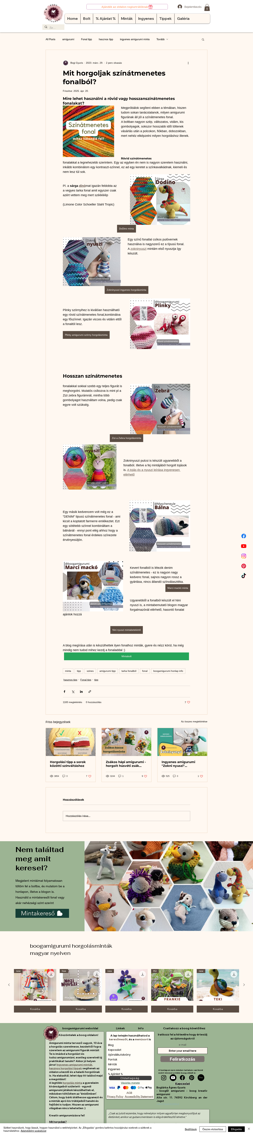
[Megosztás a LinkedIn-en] (81, 691)
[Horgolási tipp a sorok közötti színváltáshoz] (71, 742)
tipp (79, 671)
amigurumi (68, 39)
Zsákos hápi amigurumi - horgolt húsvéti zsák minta (126, 764)
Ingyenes (114, 1069)
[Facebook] (244, 536)
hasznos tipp (106, 39)
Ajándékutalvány (119, 1055)
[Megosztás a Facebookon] (64, 691)
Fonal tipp (86, 39)
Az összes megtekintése (194, 721)
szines (90, 671)
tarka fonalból (129, 671)
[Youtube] (244, 546)
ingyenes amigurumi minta (135, 39)
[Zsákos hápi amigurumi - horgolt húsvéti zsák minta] (126, 742)
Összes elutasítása (212, 1129)
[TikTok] (244, 576)
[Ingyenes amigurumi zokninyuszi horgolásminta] (182, 742)
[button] (207, 7)
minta (68, 671)
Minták (112, 1064)
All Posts (50, 39)
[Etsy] (201, 1077)
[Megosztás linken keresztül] (89, 691)
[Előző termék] (9, 985)
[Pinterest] (244, 566)
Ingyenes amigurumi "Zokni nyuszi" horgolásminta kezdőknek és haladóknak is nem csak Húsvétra (181, 764)
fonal (144, 671)
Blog (111, 1045)
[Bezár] (249, 1129)
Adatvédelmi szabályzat (33, 1130)
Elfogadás (236, 1129)
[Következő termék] (244, 985)
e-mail (182, 1044)
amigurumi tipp (107, 671)
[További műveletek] (188, 63)
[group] (126, 991)
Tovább (160, 39)
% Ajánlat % (115, 1074)
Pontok (112, 1060)
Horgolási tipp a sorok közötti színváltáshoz (68, 764)
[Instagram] (244, 556)
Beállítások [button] (191, 1129)
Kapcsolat (114, 1050)
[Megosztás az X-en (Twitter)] (73, 691)
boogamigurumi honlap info (168, 671)
